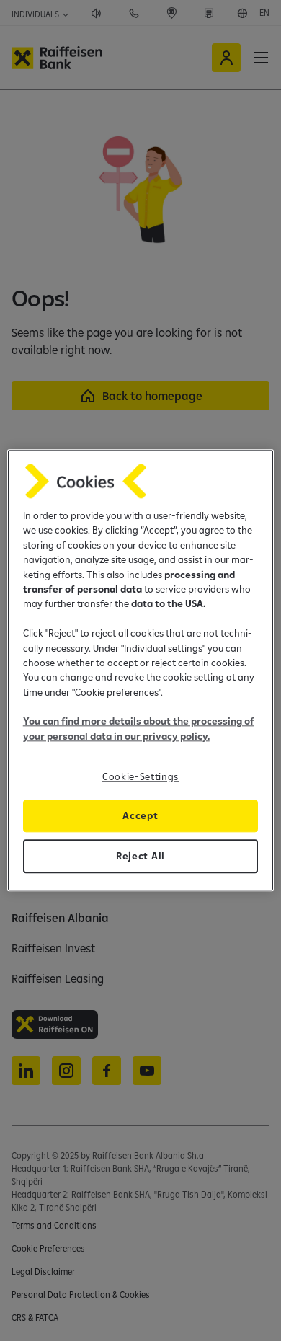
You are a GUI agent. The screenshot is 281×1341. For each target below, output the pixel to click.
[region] (141, 670)
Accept (140, 816)
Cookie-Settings (140, 777)
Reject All (140, 856)
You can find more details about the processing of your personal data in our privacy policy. (138, 729)
